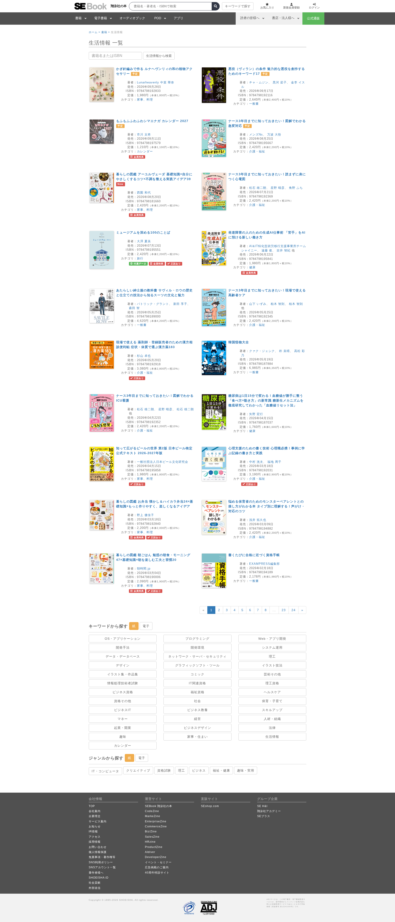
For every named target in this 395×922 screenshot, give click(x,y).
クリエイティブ (138, 770)
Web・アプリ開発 (272, 638)
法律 (272, 728)
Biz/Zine (151, 831)
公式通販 (313, 18)
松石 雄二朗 (257, 187)
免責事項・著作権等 (102, 857)
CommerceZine (156, 826)
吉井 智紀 (284, 250)
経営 (197, 719)
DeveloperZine (155, 857)
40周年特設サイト (157, 872)
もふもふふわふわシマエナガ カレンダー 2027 (152, 121)
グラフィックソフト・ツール (197, 665)
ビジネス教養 (197, 710)
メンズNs (256, 134)
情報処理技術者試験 (122, 683)
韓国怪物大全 (238, 342)
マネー (122, 719)
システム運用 (272, 647)
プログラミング (197, 638)
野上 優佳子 (145, 515)
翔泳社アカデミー (269, 811)
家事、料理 (145, 99)
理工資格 (272, 683)
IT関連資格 (197, 683)
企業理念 (95, 816)
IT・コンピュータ (105, 771)
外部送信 (95, 888)
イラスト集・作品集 (122, 674)
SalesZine (152, 836)
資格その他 (122, 701)
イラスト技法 (272, 665)
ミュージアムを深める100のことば (143, 232)
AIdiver (150, 852)
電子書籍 (100, 18)
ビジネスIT (122, 710)
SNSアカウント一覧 (102, 867)
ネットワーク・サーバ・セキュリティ (197, 656)
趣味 (122, 736)
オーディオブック (132, 18)
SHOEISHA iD (99, 877)
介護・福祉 (257, 151)
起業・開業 (122, 728)
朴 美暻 (284, 351)
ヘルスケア (272, 692)
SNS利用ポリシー (101, 862)
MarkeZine (152, 816)
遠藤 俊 (267, 250)
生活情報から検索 (159, 56)
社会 (197, 701)
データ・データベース (123, 656)
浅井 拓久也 (257, 520)
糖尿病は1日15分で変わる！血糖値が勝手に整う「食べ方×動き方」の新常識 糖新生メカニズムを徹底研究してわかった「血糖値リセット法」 (266, 400)
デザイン (123, 665)
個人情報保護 (98, 852)
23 (284, 610)
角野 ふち (296, 187)
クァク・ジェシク (262, 351)
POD (157, 18)
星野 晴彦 (278, 187)
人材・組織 (272, 719)
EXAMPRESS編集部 (264, 563)
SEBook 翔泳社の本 (158, 806)
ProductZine (154, 847)
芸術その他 (272, 674)
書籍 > (105, 32)
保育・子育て (272, 701)
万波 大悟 (274, 134)
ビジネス (199, 770)
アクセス (95, 836)
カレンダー (145, 151)
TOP (92, 806)
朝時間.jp (143, 568)
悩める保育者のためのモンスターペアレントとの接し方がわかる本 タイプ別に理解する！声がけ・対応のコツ (266, 506)
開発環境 (197, 647)
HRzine (150, 841)
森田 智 (134, 308)
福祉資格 (197, 692)
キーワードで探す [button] (238, 6)
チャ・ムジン (258, 82)
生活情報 (272, 736)
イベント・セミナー (158, 862)
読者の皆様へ (249, 18)
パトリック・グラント (153, 304)
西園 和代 (144, 192)
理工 (272, 656)
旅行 (140, 258)
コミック (197, 674)
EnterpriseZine (155, 821)
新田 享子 (180, 304)
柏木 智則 (278, 304)
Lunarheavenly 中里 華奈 (155, 82)
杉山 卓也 (144, 355)
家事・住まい (197, 736)
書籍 (78, 18)
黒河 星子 (280, 82)
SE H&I (262, 806)
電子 (146, 626)
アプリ (178, 18)
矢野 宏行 (256, 414)
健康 (252, 267)
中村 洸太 (256, 462)
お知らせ (95, 826)
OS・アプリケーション (123, 638)
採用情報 (95, 841)
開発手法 (123, 647)
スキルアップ (272, 710)
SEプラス (263, 816)
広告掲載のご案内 (157, 867)
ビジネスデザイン (197, 728)
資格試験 (164, 770)
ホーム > (94, 32)
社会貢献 (95, 882)
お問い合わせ (98, 847)
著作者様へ (96, 872)
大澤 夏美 (144, 241)
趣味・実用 (245, 770)
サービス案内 (98, 821)
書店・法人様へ (283, 18)
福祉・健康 (221, 770)
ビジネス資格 (122, 692)
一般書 (254, 103)
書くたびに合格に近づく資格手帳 (254, 555)
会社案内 (95, 811)
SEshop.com (210, 806)
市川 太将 (144, 134)
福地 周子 (274, 462)
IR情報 (93, 831)
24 (293, 610)
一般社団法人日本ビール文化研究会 (162, 462)
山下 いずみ (257, 304)
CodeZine (152, 811)
